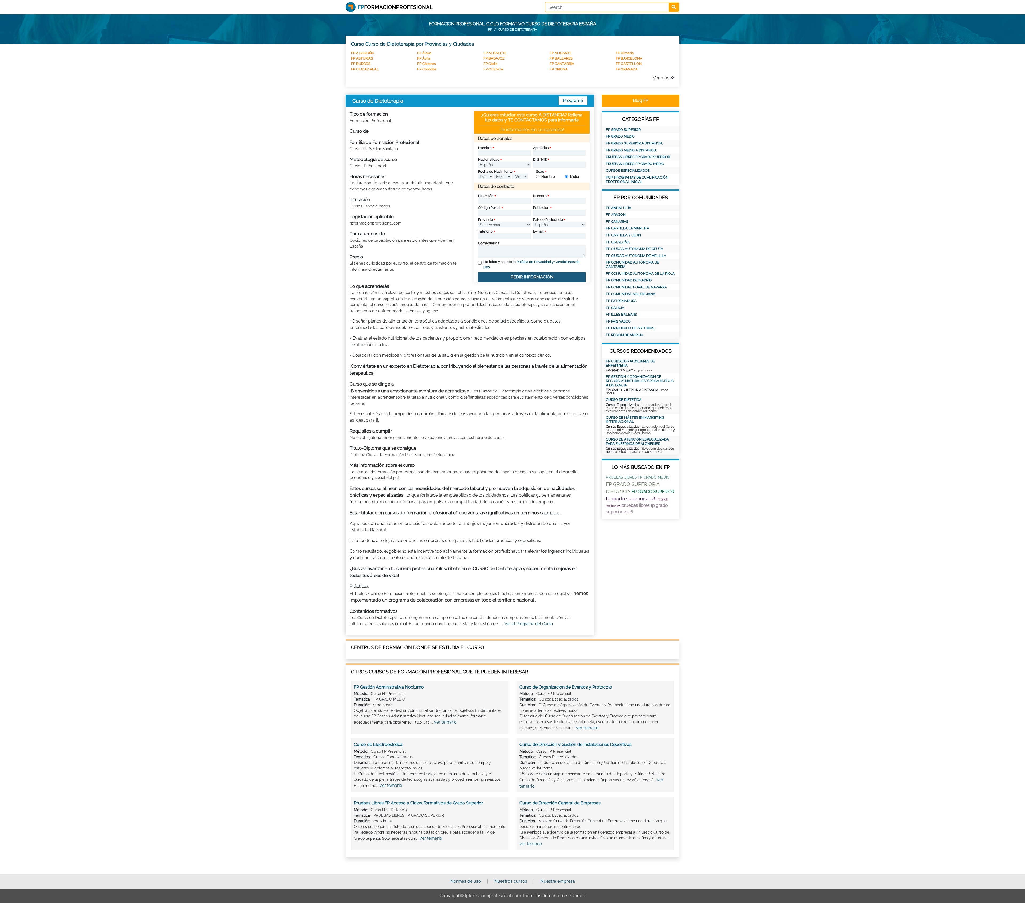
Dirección (486, 196)
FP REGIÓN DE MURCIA (624, 335)
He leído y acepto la (531, 264)
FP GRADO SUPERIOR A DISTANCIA (634, 143)
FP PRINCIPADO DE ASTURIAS (630, 328)
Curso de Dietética (623, 400)
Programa (573, 100)
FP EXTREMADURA (621, 301)
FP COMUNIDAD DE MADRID (629, 280)
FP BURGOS (360, 64)
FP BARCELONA (629, 58)
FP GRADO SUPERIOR (623, 130)
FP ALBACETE (495, 53)
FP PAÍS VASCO (618, 321)
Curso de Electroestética (378, 744)
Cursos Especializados (628, 170)
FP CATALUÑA (618, 242)
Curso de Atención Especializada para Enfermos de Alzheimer (637, 441)
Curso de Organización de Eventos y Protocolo (565, 687)
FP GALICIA (615, 308)
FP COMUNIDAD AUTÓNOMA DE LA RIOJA (640, 274)
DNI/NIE (540, 160)
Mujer (574, 177)
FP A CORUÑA (362, 53)
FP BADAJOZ (493, 58)
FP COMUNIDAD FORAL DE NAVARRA (636, 287)
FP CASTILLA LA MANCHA (627, 228)
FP (490, 30)
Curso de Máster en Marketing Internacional (635, 419)
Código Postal (489, 208)
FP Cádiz (490, 64)
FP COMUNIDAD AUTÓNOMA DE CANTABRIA (632, 264)
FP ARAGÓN (616, 215)
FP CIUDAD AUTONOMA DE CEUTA (634, 249)
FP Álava (424, 53)
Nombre (485, 148)
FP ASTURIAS (362, 58)
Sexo (540, 172)
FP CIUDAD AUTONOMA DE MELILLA (636, 256)
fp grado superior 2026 (631, 498)
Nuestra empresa (558, 881)
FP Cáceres (426, 64)
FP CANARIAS (617, 221)
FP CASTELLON (629, 64)
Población (541, 208)
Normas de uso (465, 881)
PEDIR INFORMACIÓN (532, 277)
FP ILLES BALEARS (621, 314)
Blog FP (640, 100)
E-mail (538, 231)
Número (540, 196)
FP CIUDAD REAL (365, 69)
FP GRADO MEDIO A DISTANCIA (631, 150)
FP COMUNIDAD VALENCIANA (630, 294)
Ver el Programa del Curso (528, 623)
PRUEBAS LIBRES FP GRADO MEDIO (635, 164)
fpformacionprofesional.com (493, 895)
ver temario (445, 722)
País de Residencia (548, 220)
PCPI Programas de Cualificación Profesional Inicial (637, 179)
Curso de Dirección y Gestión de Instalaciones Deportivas (575, 744)
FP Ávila (423, 58)
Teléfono (485, 231)
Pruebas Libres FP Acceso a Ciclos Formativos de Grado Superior (418, 803)
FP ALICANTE (561, 53)
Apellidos (541, 148)
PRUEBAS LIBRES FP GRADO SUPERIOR (638, 157)
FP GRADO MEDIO (620, 136)
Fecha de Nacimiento (495, 172)
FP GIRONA (559, 69)
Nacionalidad (488, 160)
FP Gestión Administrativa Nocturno (389, 687)
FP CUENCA (493, 69)
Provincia (485, 220)
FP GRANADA (627, 69)
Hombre (548, 177)
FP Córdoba (426, 69)
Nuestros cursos (510, 881)
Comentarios (488, 243)
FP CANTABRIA (562, 64)
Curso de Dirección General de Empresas (560, 803)
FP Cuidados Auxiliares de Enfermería (630, 363)
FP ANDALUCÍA (618, 208)
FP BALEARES (561, 58)
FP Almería (625, 53)
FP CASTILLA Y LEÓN (623, 235)
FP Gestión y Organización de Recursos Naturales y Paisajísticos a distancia (640, 381)
